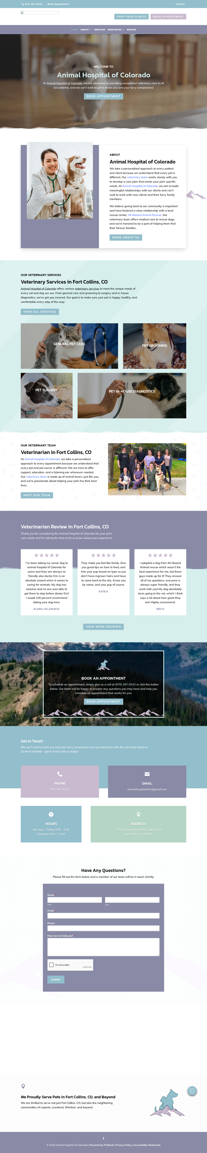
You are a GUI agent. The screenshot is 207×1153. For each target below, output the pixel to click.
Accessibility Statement (146, 1144)
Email (51, 910)
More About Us (125, 237)
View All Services (39, 311)
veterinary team (137, 177)
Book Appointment (168, 16)
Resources (115, 30)
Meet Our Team (36, 495)
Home (74, 30)
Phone (51, 923)
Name (51, 894)
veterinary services (87, 288)
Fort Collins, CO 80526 (138, 834)
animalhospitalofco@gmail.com (147, 789)
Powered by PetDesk (102, 1144)
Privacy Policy (123, 1144)
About (84, 30)
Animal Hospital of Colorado (64, 83)
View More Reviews (103, 626)
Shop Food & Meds (131, 16)
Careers (180, 3)
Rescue (131, 30)
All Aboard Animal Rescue (144, 215)
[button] (192, 1090)
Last (107, 904)
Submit (56, 979)
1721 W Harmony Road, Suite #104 (138, 829)
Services (99, 30)
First (49, 904)
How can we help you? (61, 935)
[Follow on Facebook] (103, 1138)
